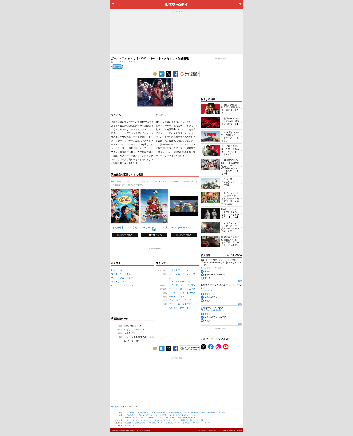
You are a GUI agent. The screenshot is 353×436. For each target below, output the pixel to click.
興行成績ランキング (155, 423)
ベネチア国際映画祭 (191, 412)
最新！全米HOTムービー (186, 417)
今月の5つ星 (129, 415)
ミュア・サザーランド (180, 281)
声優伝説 (151, 417)
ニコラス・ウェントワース (182, 292)
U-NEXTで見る (124, 235)
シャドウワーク (146, 420)
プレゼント (209, 423)
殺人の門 (200, 420)
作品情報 (117, 66)
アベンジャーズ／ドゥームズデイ (166, 420)
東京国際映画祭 (143, 412)
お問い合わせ (201, 430)
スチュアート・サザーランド (183, 285)
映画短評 (186, 423)
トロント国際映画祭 (158, 412)
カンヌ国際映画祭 (175, 412)
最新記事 (128, 423)
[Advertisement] (176, 33)
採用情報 (232, 430)
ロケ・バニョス (176, 296)
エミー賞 (222, 412)
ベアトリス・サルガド (180, 303)
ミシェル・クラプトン (180, 307)
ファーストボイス (131, 420)
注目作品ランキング (173, 423)
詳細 (240, 281)
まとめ (193, 415)
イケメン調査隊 (161, 415)
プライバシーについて (214, 430)
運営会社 (239, 430)
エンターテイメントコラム (179, 415)
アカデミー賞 (129, 412)
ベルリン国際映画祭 (208, 412)
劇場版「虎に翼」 (187, 420)
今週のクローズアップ (144, 415)
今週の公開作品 (140, 423)
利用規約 (225, 430)
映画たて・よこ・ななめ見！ (135, 417)
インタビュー (197, 423)
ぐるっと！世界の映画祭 (166, 417)
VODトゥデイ (130, 425)
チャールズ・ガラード (180, 300)
